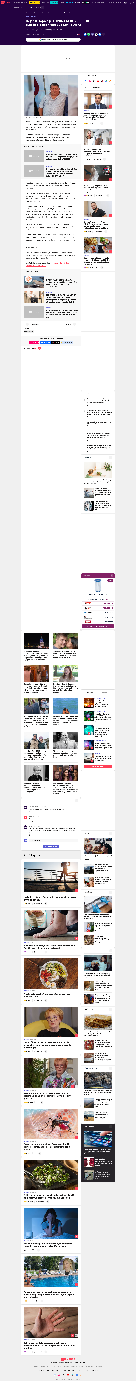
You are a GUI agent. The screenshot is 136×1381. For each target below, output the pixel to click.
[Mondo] (6, 2)
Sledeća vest (68, 324)
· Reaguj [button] (90, 123)
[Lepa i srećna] (66, 1366)
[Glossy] (60, 1366)
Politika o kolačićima (77, 1370)
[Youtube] (98, 81)
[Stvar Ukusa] (99, 1366)
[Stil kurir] (54, 1366)
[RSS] (110, 81)
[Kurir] (36, 1366)
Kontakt (52, 1370)
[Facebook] (86, 81)
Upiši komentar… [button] (35, 840)
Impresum (46, 1370)
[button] (78, 34)
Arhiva (86, 1370)
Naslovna (28, 13)
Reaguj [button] (28, 348)
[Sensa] (81, 1366)
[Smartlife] (74, 1366)
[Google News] (106, 81)
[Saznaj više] (110, 457)
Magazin (36, 13)
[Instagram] (90, 81)
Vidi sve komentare (51, 846)
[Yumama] (90, 1366)
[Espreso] (43, 1366)
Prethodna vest (35, 324)
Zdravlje (43, 13)
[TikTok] (102, 81)
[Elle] (49, 1366)
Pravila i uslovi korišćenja (63, 1370)
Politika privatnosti (94, 1370)
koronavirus (28, 332)
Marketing (39, 1370)
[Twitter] (94, 81)
